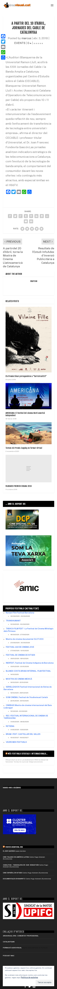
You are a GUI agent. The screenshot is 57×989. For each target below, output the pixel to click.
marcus (26, 38)
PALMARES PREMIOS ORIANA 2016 (19, 486)
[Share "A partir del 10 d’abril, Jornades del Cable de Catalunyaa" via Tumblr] (25, 216)
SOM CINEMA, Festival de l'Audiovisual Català (27, 697)
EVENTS (19, 43)
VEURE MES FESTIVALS (16, 742)
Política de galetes (29, 977)
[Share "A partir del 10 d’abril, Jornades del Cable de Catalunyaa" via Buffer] (41, 216)
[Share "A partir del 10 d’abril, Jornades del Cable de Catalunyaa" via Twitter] (15, 216)
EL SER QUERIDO (9, 851)
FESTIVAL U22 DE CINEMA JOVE (20, 647)
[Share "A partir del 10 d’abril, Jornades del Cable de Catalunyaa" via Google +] (20, 216)
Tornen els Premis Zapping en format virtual (24, 448)
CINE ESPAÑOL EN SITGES (12, 873)
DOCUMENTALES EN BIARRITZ (14, 879)
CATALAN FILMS (9, 942)
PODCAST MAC (8, 955)
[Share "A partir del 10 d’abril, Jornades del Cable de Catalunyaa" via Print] (31, 221)
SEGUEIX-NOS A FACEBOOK (12, 788)
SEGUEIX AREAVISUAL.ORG (14, 847)
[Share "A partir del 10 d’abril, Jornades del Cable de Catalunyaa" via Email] (25, 221)
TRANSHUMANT (13, 621)
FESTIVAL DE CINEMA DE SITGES (20, 655)
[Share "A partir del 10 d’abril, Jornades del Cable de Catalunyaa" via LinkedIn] (36, 216)
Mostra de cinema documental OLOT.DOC (25, 639)
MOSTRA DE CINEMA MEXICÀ (19, 679)
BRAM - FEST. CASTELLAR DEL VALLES (23, 734)
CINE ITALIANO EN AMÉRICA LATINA (16, 857)
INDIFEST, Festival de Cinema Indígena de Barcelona (30, 663)
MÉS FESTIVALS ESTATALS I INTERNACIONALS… (28, 754)
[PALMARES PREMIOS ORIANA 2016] (29, 468)
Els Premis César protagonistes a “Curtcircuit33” (26, 376)
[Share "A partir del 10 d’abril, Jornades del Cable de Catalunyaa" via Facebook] (10, 216)
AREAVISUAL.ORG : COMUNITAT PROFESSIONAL (20, 936)
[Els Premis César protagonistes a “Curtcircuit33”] (29, 339)
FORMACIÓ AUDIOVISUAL (12, 947)
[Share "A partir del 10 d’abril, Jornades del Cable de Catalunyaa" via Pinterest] (31, 216)
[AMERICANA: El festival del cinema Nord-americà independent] (29, 396)
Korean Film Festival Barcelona (20, 613)
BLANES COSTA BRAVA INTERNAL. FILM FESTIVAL (28, 671)
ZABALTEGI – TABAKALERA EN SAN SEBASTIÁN (21, 865)
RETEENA (10, 726)
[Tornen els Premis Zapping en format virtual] (29, 433)
